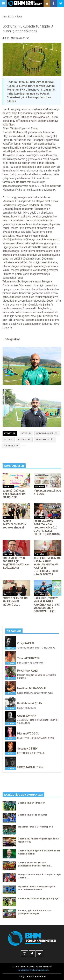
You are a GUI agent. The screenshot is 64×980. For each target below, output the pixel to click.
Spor (19, 16)
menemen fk (11, 445)
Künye (22, 976)
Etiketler (10, 433)
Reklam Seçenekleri (36, 976)
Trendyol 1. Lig (45, 439)
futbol (8, 439)
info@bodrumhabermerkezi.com (33, 970)
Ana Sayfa (8, 16)
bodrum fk (24, 439)
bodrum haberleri (47, 433)
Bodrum (26, 433)
